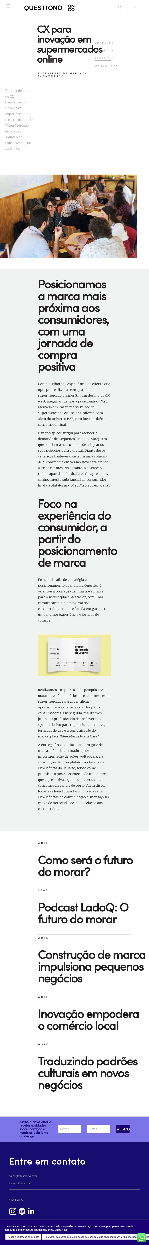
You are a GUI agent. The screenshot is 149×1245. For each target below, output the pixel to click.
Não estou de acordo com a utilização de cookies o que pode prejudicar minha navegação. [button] (92, 1236)
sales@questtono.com (23, 1176)
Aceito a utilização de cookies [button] (23, 1236)
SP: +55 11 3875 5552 (20, 1183)
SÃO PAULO (16, 1200)
